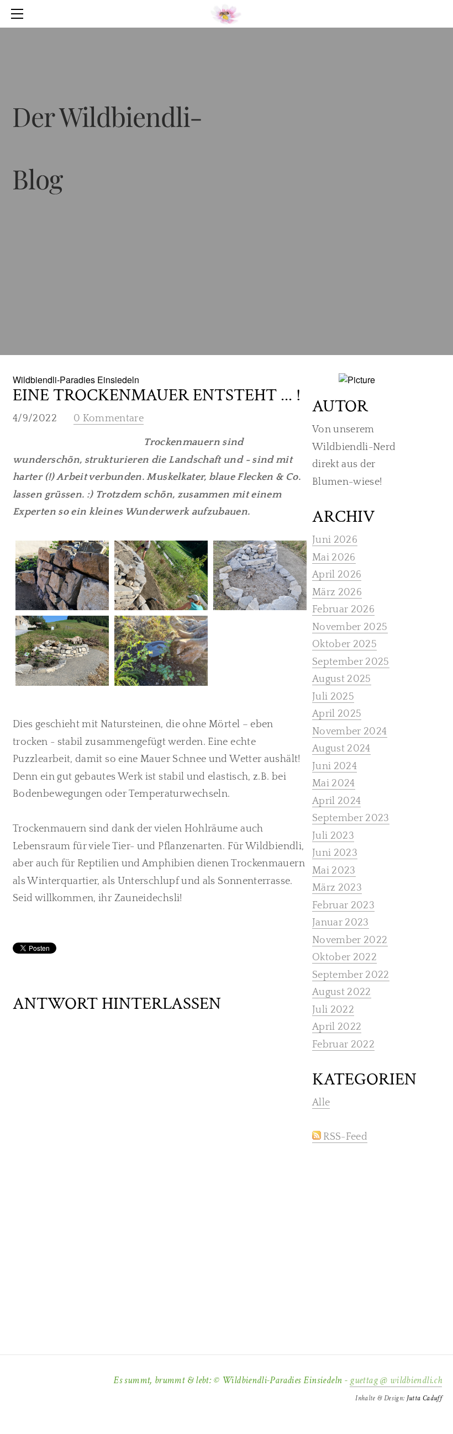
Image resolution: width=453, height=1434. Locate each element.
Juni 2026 (334, 540)
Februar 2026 (343, 609)
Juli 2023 (333, 836)
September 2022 (350, 975)
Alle (321, 1102)
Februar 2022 (343, 1044)
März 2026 (337, 592)
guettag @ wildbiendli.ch (396, 1380)
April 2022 (337, 1027)
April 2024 (336, 801)
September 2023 (350, 818)
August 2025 (341, 679)
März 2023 (337, 887)
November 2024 (349, 731)
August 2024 (341, 748)
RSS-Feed (344, 1136)
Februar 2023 (343, 905)
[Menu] (19, 14)
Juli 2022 (333, 1009)
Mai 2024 (333, 783)
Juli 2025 (333, 696)
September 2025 (350, 662)
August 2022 (341, 992)
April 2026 (337, 574)
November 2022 (350, 940)
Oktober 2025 (344, 644)
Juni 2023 (334, 853)
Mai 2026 (334, 557)
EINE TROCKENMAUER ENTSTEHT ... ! (157, 395)
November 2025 (350, 627)
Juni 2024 (334, 766)
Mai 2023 (334, 870)
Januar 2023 (340, 922)
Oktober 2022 (344, 957)
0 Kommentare (108, 418)
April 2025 (337, 713)
